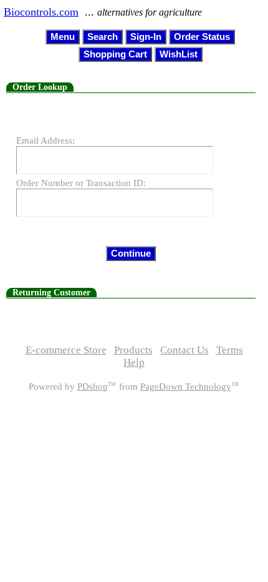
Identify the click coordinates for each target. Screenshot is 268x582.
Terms (229, 350)
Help (134, 362)
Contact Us (184, 350)
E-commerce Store (66, 350)
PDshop (92, 387)
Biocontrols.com (41, 12)
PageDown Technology (185, 387)
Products (133, 350)
